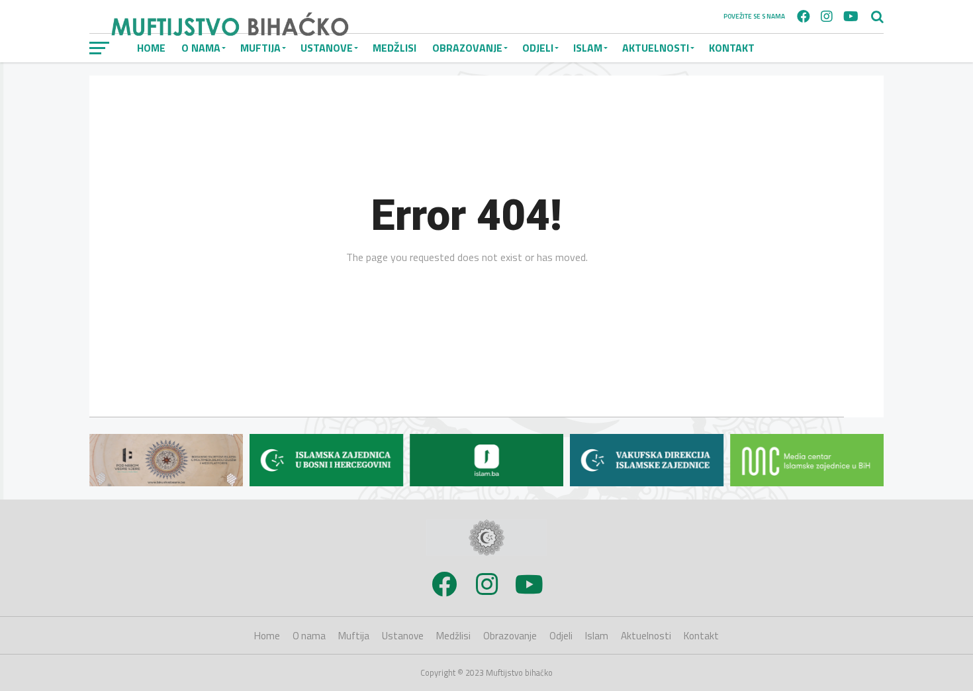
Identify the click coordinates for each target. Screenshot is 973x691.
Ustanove (403, 635)
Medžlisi (394, 48)
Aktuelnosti (655, 48)
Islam (587, 48)
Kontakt (732, 48)
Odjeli (537, 48)
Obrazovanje (467, 48)
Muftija (353, 635)
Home (267, 635)
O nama (309, 635)
